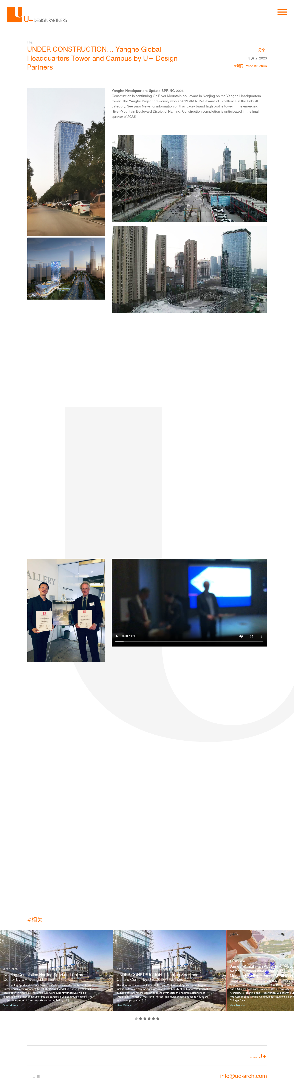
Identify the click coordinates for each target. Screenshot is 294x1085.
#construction (256, 66)
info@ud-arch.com (243, 1076)
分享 (261, 50)
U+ (258, 1056)
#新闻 (238, 66)
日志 (30, 42)
